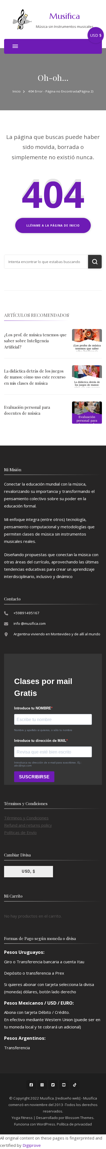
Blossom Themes (79, 1117)
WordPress (46, 1124)
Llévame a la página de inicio (53, 225)
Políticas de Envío (20, 832)
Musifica (64, 16)
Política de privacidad (74, 1124)
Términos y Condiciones (26, 818)
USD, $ (28, 871)
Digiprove (32, 1145)
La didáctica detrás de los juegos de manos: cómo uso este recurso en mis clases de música (35, 377)
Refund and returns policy (28, 825)
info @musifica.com (30, 623)
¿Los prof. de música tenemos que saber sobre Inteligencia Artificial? (35, 341)
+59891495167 (26, 612)
